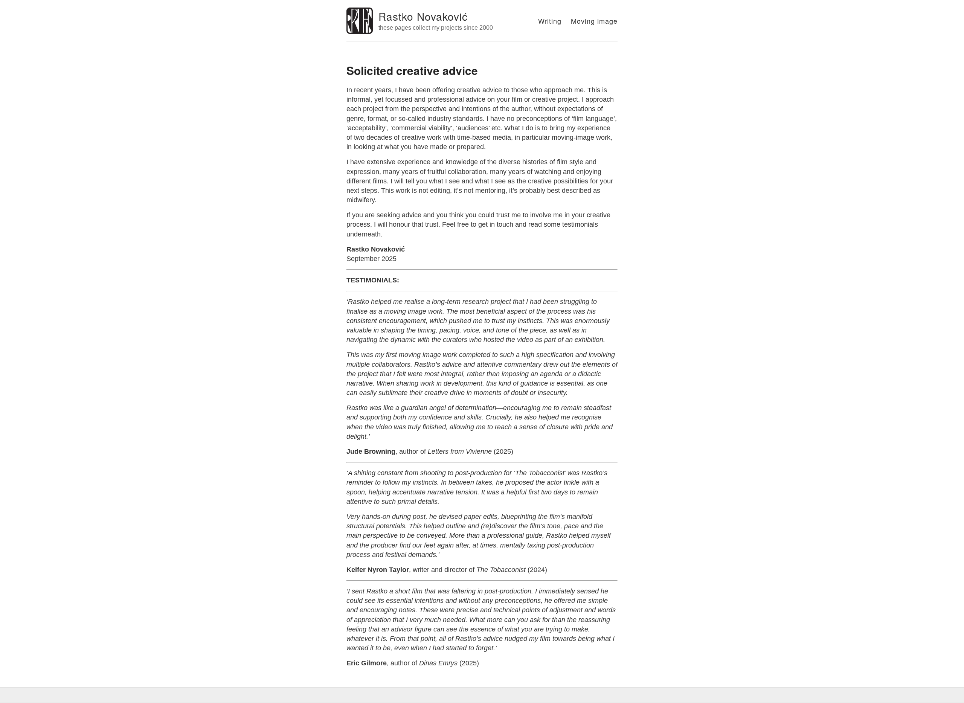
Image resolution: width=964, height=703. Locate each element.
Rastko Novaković (423, 16)
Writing (549, 21)
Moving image (594, 21)
